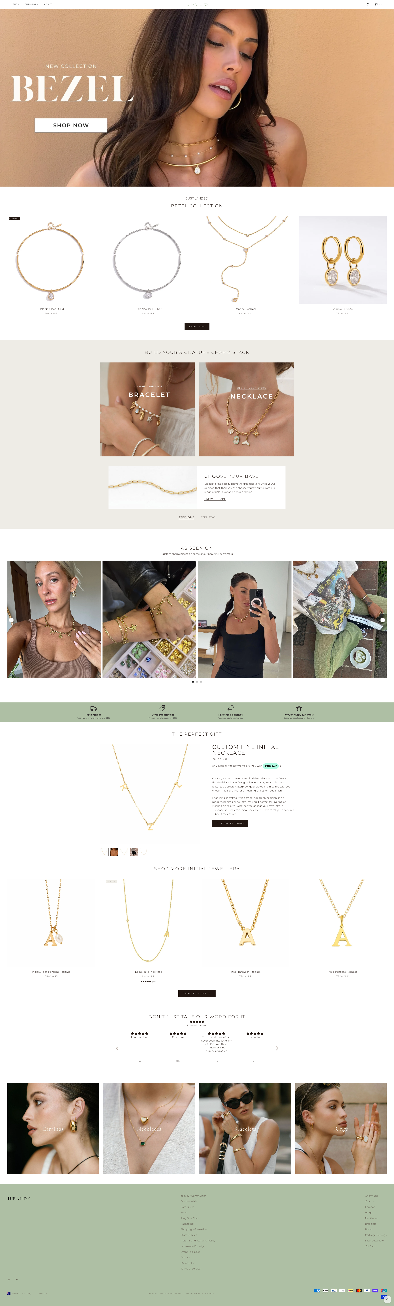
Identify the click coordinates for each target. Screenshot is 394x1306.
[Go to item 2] (114, 852)
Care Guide (187, 1207)
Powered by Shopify (202, 1293)
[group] (197, 98)
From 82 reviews (197, 1025)
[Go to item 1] (104, 852)
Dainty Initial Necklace (148, 971)
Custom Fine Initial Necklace (245, 750)
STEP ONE (187, 517)
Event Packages (190, 1251)
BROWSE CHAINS (215, 499)
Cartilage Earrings (376, 1235)
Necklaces (371, 1218)
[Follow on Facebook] (8, 1279)
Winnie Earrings (343, 308)
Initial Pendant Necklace (343, 971)
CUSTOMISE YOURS (230, 823)
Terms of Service (191, 1268)
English (43, 1293)
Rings (368, 1212)
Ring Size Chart (190, 1218)
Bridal (368, 1229)
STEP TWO (208, 517)
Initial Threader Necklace (246, 971)
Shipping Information (194, 1229)
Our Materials (189, 1201)
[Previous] (11, 620)
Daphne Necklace (246, 308)
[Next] (382, 620)
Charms (370, 1201)
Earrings (370, 1207)
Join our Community (193, 1195)
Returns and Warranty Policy (198, 1240)
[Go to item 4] (134, 852)
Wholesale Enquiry (192, 1246)
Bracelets (370, 1223)
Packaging (187, 1223)
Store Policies (189, 1235)
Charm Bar (371, 1195)
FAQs (184, 1212)
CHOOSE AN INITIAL (197, 993)
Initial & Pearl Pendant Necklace (51, 971)
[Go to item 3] (124, 852)
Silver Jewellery (374, 1240)
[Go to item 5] (143, 852)
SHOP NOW (197, 326)
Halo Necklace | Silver (148, 308)
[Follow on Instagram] (16, 1279)
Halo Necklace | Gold (51, 308)
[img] (197, 1021)
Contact (185, 1257)
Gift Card (370, 1246)
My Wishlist (188, 1263)
